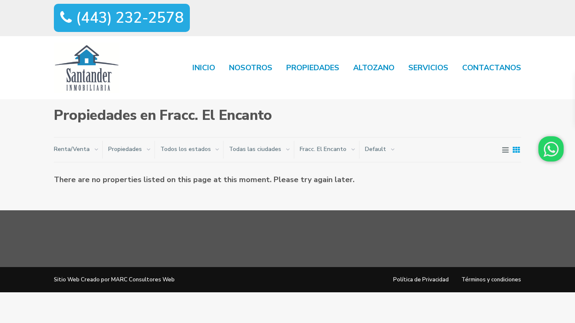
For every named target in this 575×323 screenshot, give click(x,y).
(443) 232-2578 (128, 18)
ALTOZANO (373, 68)
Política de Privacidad (421, 279)
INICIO (203, 68)
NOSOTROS (250, 68)
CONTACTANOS (491, 68)
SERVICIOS (428, 68)
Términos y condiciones (491, 279)
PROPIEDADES (312, 68)
